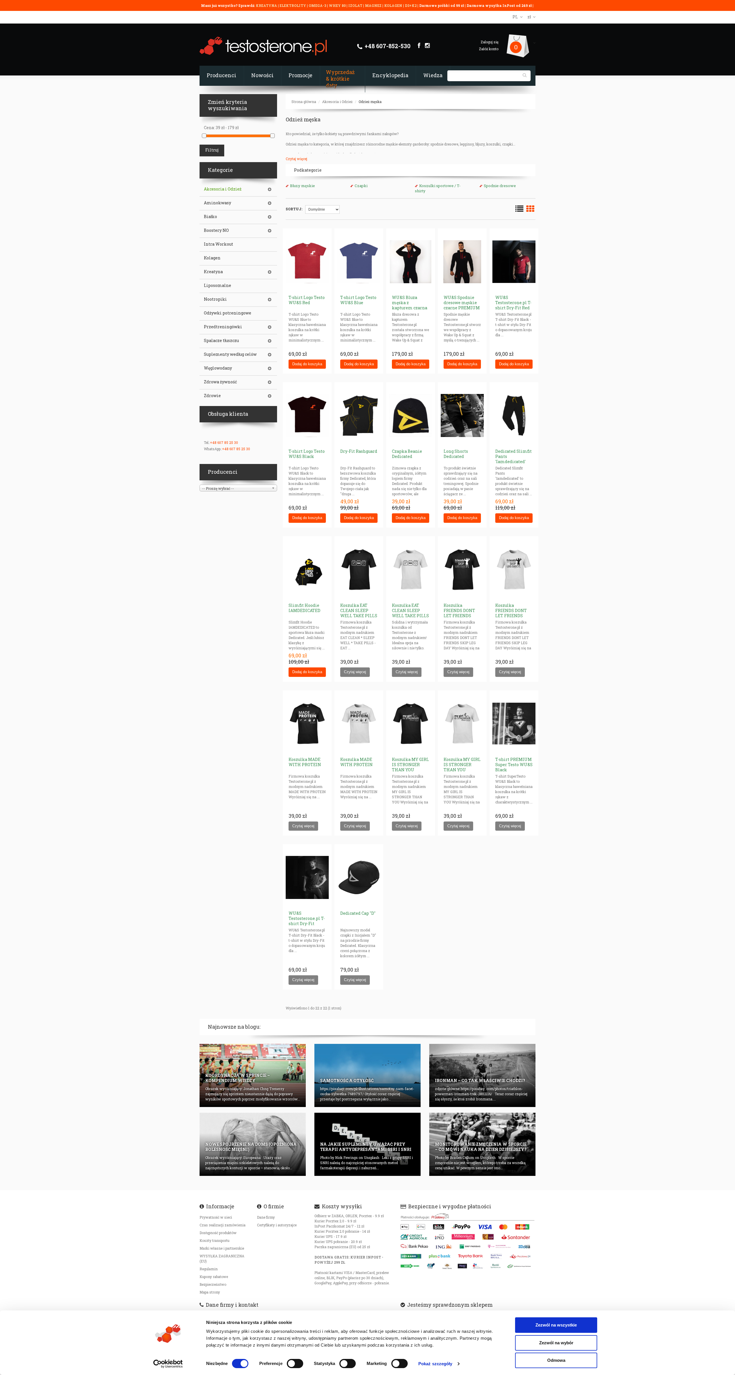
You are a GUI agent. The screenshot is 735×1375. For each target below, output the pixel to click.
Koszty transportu (214, 1240)
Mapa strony (210, 1292)
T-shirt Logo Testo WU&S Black (307, 453)
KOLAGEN (393, 5)
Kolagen (212, 258)
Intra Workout (218, 244)
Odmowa (556, 1360)
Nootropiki (215, 299)
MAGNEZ (373, 5)
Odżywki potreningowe (227, 313)
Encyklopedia (390, 75)
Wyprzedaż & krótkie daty (340, 79)
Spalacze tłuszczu (221, 340)
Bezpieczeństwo (213, 1284)
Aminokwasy (217, 203)
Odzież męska (370, 101)
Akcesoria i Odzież (337, 101)
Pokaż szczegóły (435, 1363)
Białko (210, 216)
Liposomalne (217, 285)
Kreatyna (213, 271)
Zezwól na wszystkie (556, 1324)
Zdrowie (212, 395)
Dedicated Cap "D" (358, 913)
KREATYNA (267, 5)
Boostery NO (216, 230)
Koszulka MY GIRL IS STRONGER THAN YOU (410, 764)
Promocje (300, 75)
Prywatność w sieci (216, 1217)
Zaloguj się (489, 42)
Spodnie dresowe (500, 185)
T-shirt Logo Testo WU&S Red (307, 300)
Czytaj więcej (296, 158)
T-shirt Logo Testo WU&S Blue (358, 300)
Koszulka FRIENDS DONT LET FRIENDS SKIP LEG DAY (459, 613)
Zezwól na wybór (556, 1342)
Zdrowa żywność (220, 382)
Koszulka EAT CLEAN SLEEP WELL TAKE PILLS (358, 610)
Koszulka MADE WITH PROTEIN (305, 762)
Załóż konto (488, 48)
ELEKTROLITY (293, 5)
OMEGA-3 (318, 5)
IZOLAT (355, 5)
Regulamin (209, 1269)
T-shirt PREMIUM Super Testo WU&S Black (514, 764)
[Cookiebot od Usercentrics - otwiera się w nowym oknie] (168, 1364)
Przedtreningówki (223, 327)
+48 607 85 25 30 (224, 442)
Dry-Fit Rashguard (358, 451)
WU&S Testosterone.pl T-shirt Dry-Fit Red (513, 302)
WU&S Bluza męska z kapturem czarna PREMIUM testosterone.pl (409, 308)
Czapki (361, 185)
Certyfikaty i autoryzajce (277, 1225)
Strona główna (303, 101)
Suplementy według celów (230, 354)
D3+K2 (411, 5)
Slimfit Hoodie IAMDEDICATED (304, 608)
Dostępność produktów (218, 1232)
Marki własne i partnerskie (222, 1248)
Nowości (262, 75)
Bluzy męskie (302, 185)
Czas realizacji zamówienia (222, 1225)
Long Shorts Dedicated (456, 453)
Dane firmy (266, 1217)
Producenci (221, 75)
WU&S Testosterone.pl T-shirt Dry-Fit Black (307, 920)
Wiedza (432, 75)
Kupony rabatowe (214, 1276)
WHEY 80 (337, 5)
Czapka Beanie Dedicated (407, 453)
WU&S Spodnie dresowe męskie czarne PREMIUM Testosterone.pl (462, 305)
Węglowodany (218, 368)
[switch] (295, 1363)
